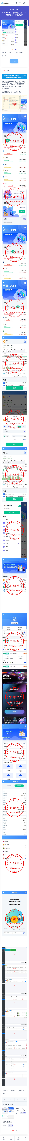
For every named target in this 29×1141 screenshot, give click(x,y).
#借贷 (4, 1093)
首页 (13, 9)
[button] (20, 3)
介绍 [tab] (3, 70)
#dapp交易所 (5, 1090)
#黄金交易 (21, 1090)
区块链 (17, 9)
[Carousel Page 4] (16, 1130)
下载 (15, 61)
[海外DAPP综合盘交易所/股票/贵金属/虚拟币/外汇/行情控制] (8, 1113)
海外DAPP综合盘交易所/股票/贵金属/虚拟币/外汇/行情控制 (8, 1123)
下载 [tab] (7, 70)
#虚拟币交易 (14, 1090)
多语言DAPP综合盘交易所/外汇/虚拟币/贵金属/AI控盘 (21, 1123)
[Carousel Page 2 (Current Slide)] (13, 1130)
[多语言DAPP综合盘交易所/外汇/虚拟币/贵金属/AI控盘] (21, 1113)
